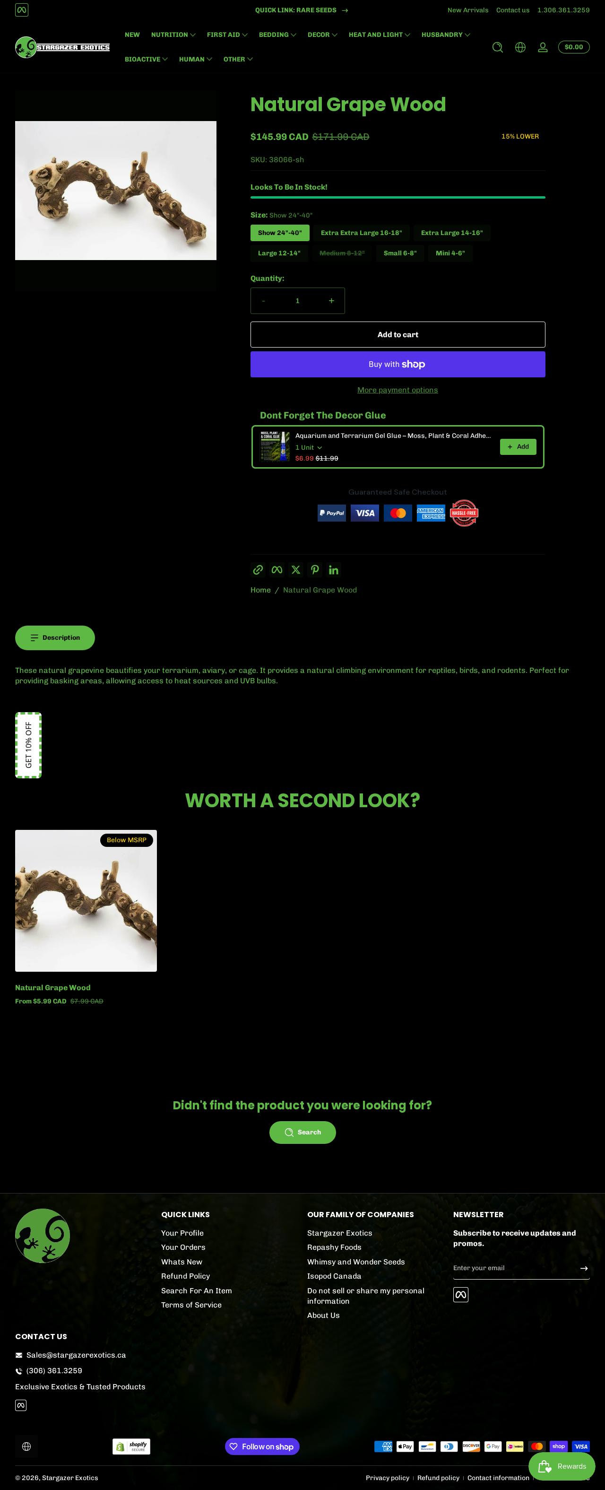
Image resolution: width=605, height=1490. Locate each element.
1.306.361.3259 (563, 10)
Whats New (181, 1261)
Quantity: (268, 278)
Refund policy (438, 1478)
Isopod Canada (334, 1276)
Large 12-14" (279, 253)
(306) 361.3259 (54, 1370)
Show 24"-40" (280, 233)
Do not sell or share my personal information (365, 1296)
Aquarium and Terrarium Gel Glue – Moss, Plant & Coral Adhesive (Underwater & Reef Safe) (394, 436)
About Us (323, 1315)
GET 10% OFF (28, 745)
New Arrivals (468, 10)
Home (261, 589)
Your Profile (182, 1233)
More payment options (397, 389)
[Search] (497, 47)
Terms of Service (191, 1304)
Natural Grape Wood (320, 589)
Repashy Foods (334, 1247)
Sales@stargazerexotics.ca (76, 1355)
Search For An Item (196, 1290)
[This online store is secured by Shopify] (131, 1446)
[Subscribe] (580, 1268)
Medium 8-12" (342, 253)
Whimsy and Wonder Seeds (356, 1261)
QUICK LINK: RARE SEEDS (296, 10)
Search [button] (309, 1132)
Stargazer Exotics (339, 1233)
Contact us (513, 10)
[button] (497, 47)
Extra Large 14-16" (452, 233)
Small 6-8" (400, 253)
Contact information (498, 1478)
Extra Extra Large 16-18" (361, 233)
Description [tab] (61, 638)
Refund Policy (185, 1276)
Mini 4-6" (450, 253)
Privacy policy (387, 1478)
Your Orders (183, 1247)
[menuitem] (229, 1233)
